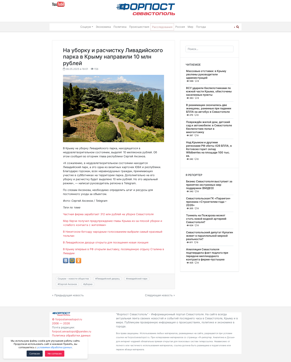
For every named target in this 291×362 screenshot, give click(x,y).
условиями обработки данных (54, 347)
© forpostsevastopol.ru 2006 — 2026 (67, 321)
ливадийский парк (137, 278)
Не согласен (55, 353)
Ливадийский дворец (108, 278)
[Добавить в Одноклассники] (78, 260)
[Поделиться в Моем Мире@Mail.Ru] (72, 260)
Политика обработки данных (71, 335)
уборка (88, 284)
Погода (201, 26)
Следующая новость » (160, 295)
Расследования (162, 27)
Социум (85, 26)
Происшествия (139, 26)
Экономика (103, 26)
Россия (180, 26)
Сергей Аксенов (68, 284)
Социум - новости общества (73, 278)
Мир (190, 26)
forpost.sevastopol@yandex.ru (71, 331)
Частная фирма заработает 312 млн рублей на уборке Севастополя (108, 214)
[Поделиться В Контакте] (65, 260)
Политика (120, 26)
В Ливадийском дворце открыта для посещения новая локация (105, 242)
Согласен (34, 353)
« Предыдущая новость (68, 295)
